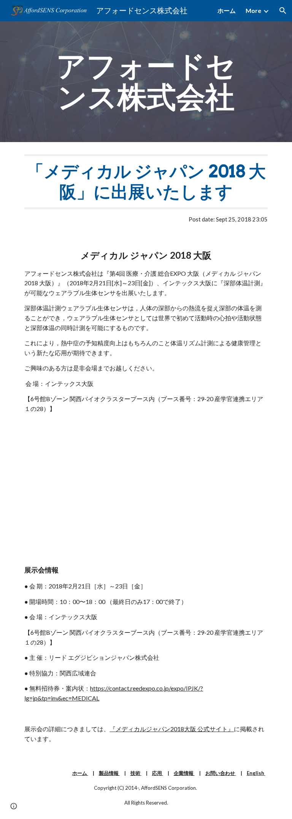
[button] (283, 11)
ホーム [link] (226, 10)
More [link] (253, 10)
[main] (146, 82)
